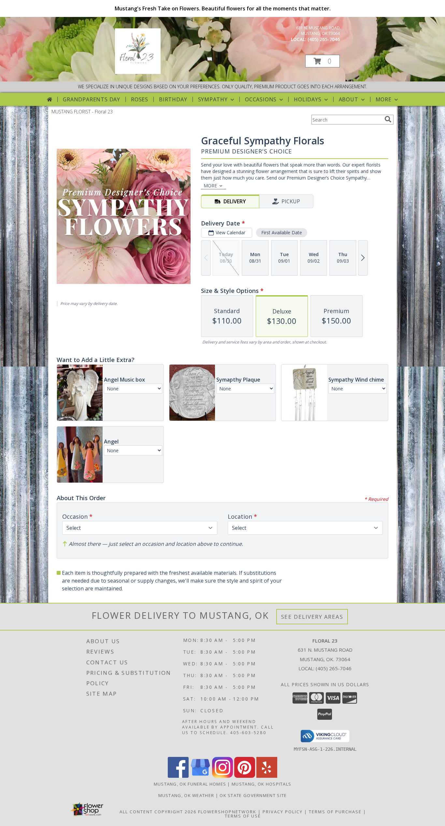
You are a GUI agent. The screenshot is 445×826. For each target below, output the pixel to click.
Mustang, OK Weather (186, 795)
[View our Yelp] (266, 776)
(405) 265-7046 (324, 39)
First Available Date (281, 232)
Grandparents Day (91, 99)
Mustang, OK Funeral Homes (190, 784)
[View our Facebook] (178, 776)
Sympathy (213, 99)
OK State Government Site (253, 795)
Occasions (261, 99)
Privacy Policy (283, 812)
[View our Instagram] (222, 776)
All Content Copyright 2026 (158, 812)
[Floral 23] (138, 72)
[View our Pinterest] (244, 776)
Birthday (173, 99)
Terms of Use (243, 816)
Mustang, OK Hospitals (261, 784)
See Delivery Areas (312, 616)
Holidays (307, 99)
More (384, 99)
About (348, 99)
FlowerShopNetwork (227, 812)
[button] (322, 61)
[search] (388, 119)
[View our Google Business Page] (200, 776)
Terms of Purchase (335, 812)
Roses (139, 99)
